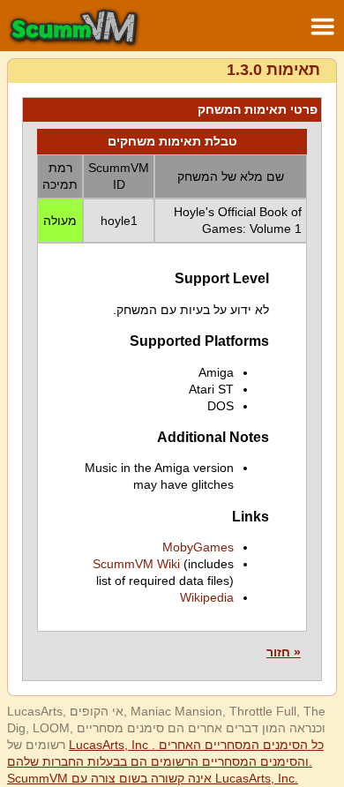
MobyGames (198, 547)
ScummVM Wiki (136, 564)
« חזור (283, 652)
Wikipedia (207, 597)
